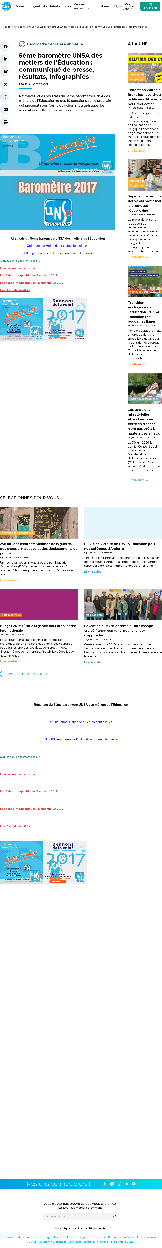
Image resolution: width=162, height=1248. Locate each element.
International (148, 1237)
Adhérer (150, 8)
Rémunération (117, 1237)
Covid (71, 1241)
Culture (33, 1241)
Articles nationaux (24, 26)
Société (10, 1237)
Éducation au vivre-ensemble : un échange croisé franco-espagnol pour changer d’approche (118, 630)
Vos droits (133, 1237)
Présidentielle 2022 (121, 1241)
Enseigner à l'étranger (52, 1241)
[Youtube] (134, 1184)
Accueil (7, 26)
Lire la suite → (138, 150)
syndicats (40, 6)
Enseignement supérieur (91, 1237)
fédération (22, 6)
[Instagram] (119, 1184)
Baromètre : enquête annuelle (55, 44)
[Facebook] (112, 1184)
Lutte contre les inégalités (92, 1241)
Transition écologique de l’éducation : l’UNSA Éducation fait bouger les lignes (143, 312)
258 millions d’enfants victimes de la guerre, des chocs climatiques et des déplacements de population (39, 548)
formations (101, 6)
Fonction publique (41, 1237)
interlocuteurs (60, 6)
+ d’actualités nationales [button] (23, 673)
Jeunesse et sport (64, 1237)
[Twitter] (105, 1184)
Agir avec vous (138, 291)
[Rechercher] (115, 1216)
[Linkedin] (126, 1184)
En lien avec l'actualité (143, 398)
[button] (5, 46)
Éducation (23, 1237)
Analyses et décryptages (136, 77)
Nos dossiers (94, 614)
